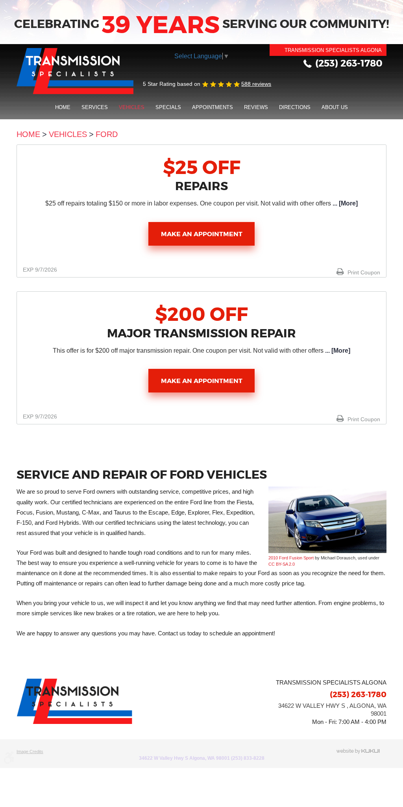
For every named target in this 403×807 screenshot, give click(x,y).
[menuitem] (63, 107)
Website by (361, 751)
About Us (335, 107)
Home (62, 107)
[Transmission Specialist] (75, 71)
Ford (107, 134)
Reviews (256, 107)
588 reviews (256, 84)
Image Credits (30, 751)
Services (94, 107)
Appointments (212, 107)
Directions (295, 107)
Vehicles (131, 107)
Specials (168, 107)
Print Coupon (363, 272)
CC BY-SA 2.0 (281, 564)
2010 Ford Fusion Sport (291, 557)
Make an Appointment (201, 234)
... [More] (344, 203)
